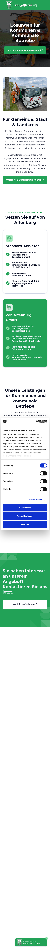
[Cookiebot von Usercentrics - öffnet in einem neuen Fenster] (36, 421)
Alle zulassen (25, 508)
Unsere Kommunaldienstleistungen (25, 180)
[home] (22, 5)
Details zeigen (35, 499)
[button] (45, 5)
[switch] (43, 473)
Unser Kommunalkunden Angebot (25, 50)
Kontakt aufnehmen (25, 604)
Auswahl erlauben (25, 516)
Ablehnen (25, 524)
